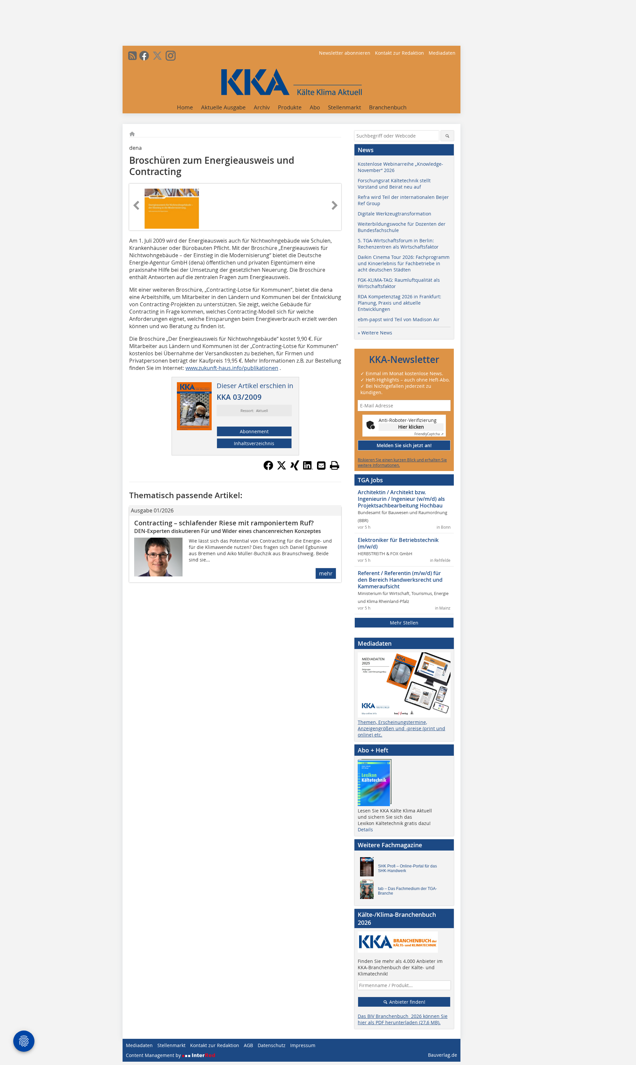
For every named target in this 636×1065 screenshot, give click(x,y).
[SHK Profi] (368, 868)
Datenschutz (272, 1045)
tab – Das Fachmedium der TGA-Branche (407, 891)
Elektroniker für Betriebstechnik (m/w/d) (398, 543)
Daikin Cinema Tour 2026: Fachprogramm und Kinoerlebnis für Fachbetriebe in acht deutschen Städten (404, 263)
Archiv (262, 107)
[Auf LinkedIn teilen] (308, 468)
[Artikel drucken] (334, 465)
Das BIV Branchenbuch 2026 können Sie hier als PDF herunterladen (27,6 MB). (403, 1019)
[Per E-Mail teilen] (321, 465)
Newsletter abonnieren (344, 53)
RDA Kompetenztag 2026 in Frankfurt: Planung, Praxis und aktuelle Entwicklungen (399, 302)
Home (185, 107)
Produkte (290, 107)
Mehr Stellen (404, 623)
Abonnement (254, 431)
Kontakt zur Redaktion (399, 53)
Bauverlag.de (442, 1055)
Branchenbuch (387, 107)
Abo (315, 107)
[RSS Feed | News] (132, 55)
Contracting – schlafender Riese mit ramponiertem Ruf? (224, 522)
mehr (326, 573)
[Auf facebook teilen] (268, 468)
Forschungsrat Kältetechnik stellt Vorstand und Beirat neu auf (394, 183)
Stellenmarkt (344, 107)
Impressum (302, 1045)
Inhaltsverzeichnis (254, 443)
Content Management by (154, 1055)
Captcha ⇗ (429, 434)
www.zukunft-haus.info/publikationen (232, 368)
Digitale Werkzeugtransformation (394, 213)
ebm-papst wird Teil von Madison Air (399, 319)
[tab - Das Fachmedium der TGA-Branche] (368, 891)
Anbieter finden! (406, 1002)
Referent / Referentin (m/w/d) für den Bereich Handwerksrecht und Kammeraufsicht (400, 579)
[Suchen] (447, 136)
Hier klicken (411, 427)
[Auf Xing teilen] (294, 468)
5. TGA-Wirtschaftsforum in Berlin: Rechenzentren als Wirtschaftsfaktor (398, 243)
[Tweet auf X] (281, 468)
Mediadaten (442, 53)
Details (365, 829)
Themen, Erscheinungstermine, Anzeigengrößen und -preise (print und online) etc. (401, 728)
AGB (248, 1045)
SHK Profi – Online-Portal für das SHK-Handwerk (407, 868)
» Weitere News (375, 332)
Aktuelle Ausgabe (223, 107)
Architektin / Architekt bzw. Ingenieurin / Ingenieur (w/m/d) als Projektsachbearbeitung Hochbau (401, 499)
